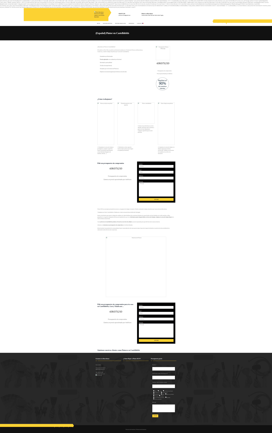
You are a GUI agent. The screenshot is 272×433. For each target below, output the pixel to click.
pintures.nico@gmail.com (124, 15)
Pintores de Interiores (130, 429)
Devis (98, 23)
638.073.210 (122, 13)
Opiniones (131, 23)
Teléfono (141, 175)
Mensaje (141, 181)
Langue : (139, 23)
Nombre (141, 164)
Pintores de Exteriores (141, 429)
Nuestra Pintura (107, 23)
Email (140, 170)
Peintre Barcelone (120, 23)
